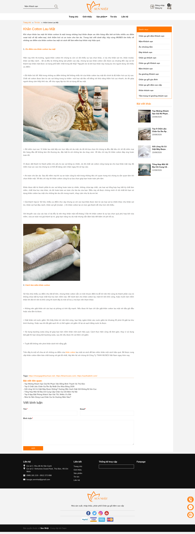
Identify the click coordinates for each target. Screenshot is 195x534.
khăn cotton (70, 352)
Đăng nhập (159, 5)
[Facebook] (88, 513)
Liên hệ (77, 480)
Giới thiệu (78, 470)
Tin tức (76, 477)
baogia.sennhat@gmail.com (38, 479)
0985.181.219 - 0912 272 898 (39, 475)
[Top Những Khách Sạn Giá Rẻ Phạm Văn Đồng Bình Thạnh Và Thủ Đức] (144, 116)
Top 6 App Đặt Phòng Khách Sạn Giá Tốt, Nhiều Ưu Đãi (47, 394)
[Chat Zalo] (190, 515)
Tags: (25, 376)
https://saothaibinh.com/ (87, 376)
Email (83, 409)
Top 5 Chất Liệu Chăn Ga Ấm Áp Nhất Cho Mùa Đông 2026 (49, 386)
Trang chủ (78, 466)
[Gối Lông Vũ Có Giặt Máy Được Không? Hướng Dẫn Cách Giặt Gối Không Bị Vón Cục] (144, 151)
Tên (25, 409)
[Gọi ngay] (190, 500)
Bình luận (28, 418)
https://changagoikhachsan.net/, (42, 376)
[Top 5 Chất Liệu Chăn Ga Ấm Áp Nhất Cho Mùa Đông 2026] (144, 134)
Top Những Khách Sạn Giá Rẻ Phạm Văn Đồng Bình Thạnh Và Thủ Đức (54, 384)
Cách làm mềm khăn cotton (37, 285)
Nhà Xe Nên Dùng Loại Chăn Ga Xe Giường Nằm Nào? (47, 397)
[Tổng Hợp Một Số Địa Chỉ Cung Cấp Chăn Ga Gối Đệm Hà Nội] (144, 169)
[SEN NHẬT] (97, 6)
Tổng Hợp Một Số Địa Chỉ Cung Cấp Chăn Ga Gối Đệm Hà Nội (50, 392)
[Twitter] (94, 513)
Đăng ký (158, 8)
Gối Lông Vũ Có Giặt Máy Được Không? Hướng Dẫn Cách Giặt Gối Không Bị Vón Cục (60, 389)
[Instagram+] (100, 513)
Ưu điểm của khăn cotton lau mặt (40, 49)
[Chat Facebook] (190, 507)
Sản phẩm (78, 473)
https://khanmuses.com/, (66, 376)
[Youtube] (107, 513)
